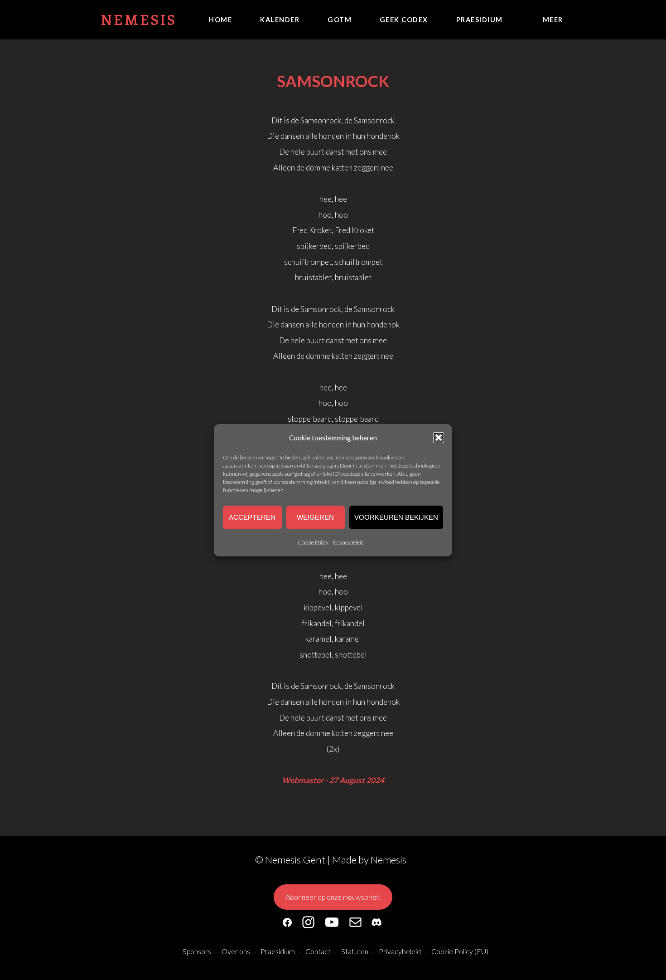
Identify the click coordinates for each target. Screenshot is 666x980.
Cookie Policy (313, 542)
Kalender (279, 19)
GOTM (340, 19)
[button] (438, 437)
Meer (553, 19)
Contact (318, 951)
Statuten (354, 951)
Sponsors (197, 951)
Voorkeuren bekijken (396, 517)
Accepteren (252, 517)
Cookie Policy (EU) (459, 951)
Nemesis (139, 19)
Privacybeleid (348, 542)
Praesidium (479, 19)
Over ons (236, 951)
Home (220, 19)
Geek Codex (404, 19)
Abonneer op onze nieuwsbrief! (333, 897)
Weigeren (315, 517)
